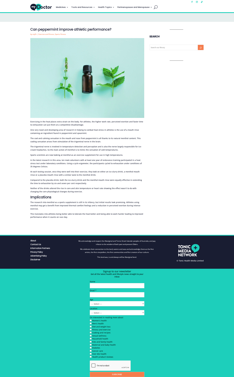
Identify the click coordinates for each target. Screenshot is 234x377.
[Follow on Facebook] (192, 2)
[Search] (201, 47)
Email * (93, 290)
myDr (34, 34)
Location (93, 308)
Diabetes (96, 348)
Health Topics (105, 7)
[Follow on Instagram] (197, 2)
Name (92, 281)
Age (91, 299)
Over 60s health (99, 354)
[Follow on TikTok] (202, 2)
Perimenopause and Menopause (133, 7)
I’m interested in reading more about (106, 317)
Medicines (61, 7)
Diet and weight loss (101, 326)
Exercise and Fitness (46, 34)
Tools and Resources (81, 7)
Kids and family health (102, 342)
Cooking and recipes (101, 332)
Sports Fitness (60, 34)
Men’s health (98, 323)
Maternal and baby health (104, 345)
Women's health (99, 320)
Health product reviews (102, 357)
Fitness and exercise (101, 329)
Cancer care (97, 351)
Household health (100, 338)
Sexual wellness (99, 335)
